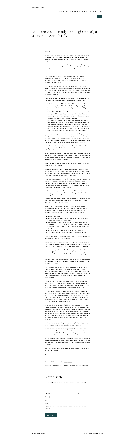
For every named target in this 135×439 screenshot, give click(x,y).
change (47, 365)
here (82, 57)
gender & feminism (65, 365)
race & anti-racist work (82, 365)
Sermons (70, 361)
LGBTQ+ (72, 365)
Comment (48, 393)
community (56, 365)
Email (47, 400)
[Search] (99, 16)
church (51, 365)
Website (47, 403)
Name (47, 397)
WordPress (99, 433)
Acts (65, 361)
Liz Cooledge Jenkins (38, 7)
